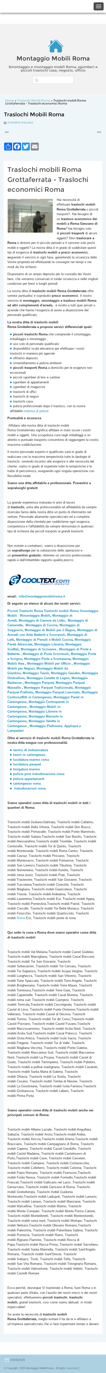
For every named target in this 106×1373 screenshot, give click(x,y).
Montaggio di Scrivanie (38, 649)
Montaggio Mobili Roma (53, 58)
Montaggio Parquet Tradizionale (48, 687)
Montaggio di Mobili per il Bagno (50, 630)
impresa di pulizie (36, 411)
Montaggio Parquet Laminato (57, 692)
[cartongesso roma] (13, 788)
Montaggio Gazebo (65, 673)
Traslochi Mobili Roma (33, 100)
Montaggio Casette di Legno (48, 678)
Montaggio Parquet (39, 683)
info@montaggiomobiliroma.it (42, 596)
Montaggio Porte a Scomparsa (47, 659)
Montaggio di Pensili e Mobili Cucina (44, 640)
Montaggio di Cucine (41, 625)
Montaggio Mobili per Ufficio (49, 663)
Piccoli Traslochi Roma (25, 611)
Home (9, 100)
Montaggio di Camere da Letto (42, 620)
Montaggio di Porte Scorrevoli (46, 654)
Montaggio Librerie (48, 644)
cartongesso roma (27, 783)
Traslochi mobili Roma (61, 611)
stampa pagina (20, 122)
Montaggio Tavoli (36, 673)
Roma (20, 918)
